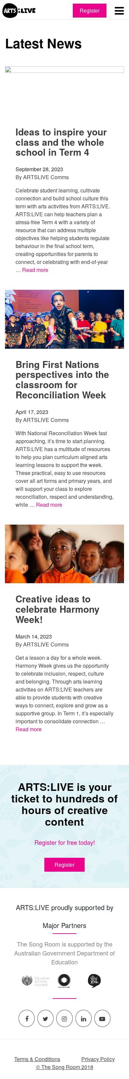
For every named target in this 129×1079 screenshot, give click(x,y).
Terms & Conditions (37, 1059)
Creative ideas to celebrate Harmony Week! (58, 609)
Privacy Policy (98, 1059)
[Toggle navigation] (119, 10)
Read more (35, 270)
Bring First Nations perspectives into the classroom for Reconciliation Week (62, 379)
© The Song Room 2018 (64, 1067)
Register (90, 10)
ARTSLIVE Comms (46, 177)
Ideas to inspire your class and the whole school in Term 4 (61, 142)
